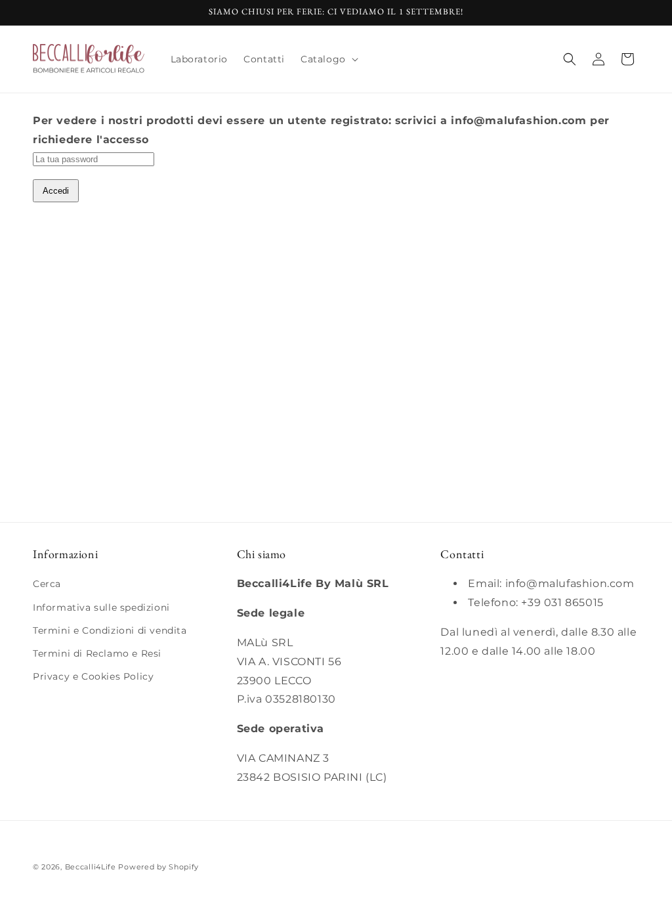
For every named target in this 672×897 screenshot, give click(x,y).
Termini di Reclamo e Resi (97, 653)
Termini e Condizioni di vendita (110, 630)
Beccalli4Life (90, 866)
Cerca (47, 584)
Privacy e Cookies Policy (93, 676)
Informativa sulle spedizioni (101, 607)
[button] (328, 59)
